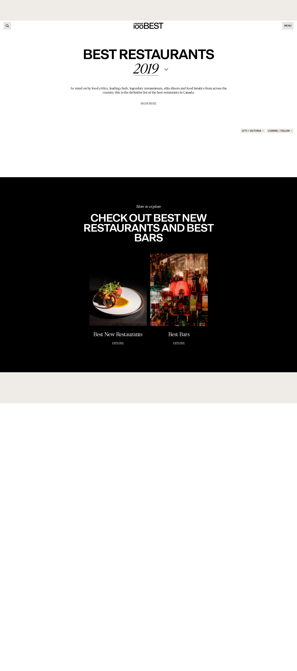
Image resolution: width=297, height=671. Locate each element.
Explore (118, 343)
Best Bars (179, 334)
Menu (288, 25)
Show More (148, 103)
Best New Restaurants (118, 334)
